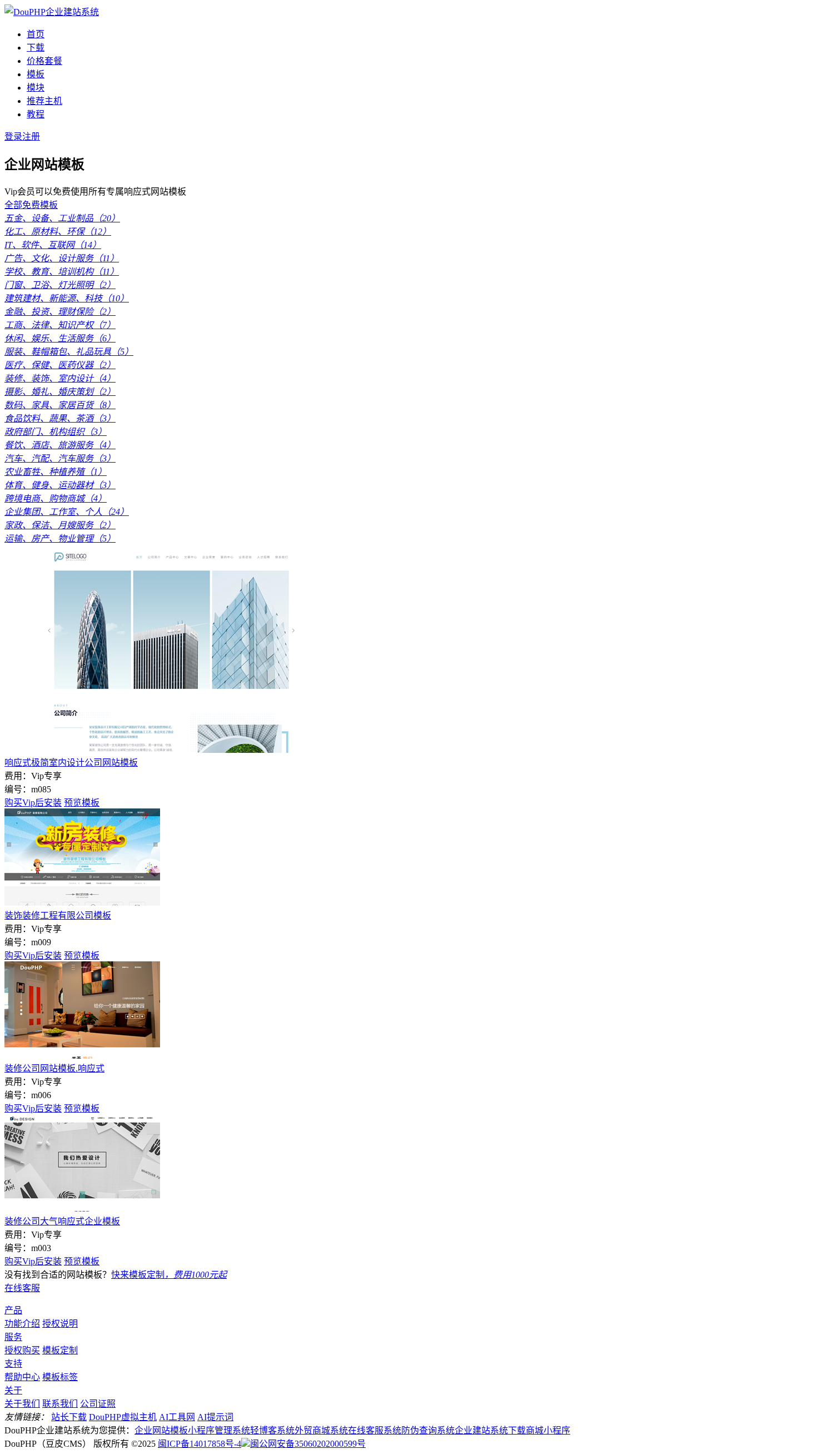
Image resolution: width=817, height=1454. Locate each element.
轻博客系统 (272, 1430)
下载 (35, 47)
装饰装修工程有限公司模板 (57, 915)
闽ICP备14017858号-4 (199, 1443)
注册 (31, 136)
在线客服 (22, 1288)
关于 (13, 1390)
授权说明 (60, 1323)
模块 (35, 87)
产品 (13, 1310)
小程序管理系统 (219, 1430)
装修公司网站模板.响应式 (54, 1068)
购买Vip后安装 (33, 802)
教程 (35, 114)
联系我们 (60, 1403)
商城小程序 (548, 1430)
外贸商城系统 (321, 1430)
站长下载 (69, 1417)
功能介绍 (22, 1323)
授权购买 (22, 1350)
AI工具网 (177, 1417)
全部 (13, 205)
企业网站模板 (161, 1430)
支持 (13, 1363)
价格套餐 (44, 61)
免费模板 (40, 205)
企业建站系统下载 (490, 1430)
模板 (35, 74)
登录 (13, 136)
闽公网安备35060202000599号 (308, 1443)
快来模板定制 (169, 1274)
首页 (35, 34)
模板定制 (60, 1350)
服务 (13, 1337)
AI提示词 (215, 1417)
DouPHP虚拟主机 (123, 1417)
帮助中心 (22, 1377)
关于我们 (22, 1403)
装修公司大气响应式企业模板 (62, 1221)
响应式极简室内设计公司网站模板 (71, 762)
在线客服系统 (374, 1430)
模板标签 (60, 1377)
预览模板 (81, 802)
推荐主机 (44, 101)
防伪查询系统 (428, 1430)
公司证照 (98, 1403)
